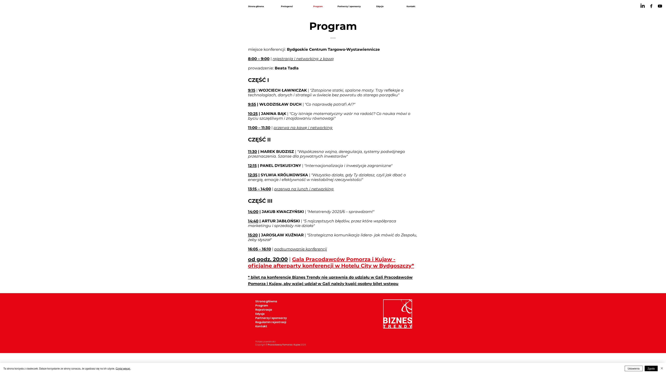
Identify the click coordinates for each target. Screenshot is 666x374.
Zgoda (651, 368)
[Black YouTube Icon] (660, 6)
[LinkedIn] (642, 6)
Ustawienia (634, 368)
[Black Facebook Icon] (651, 6)
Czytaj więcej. (123, 368)
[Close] (662, 368)
